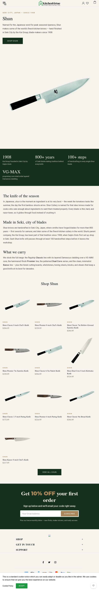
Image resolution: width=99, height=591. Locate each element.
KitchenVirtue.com (49, 3)
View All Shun (49, 472)
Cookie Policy (8, 586)
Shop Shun (12, 41)
